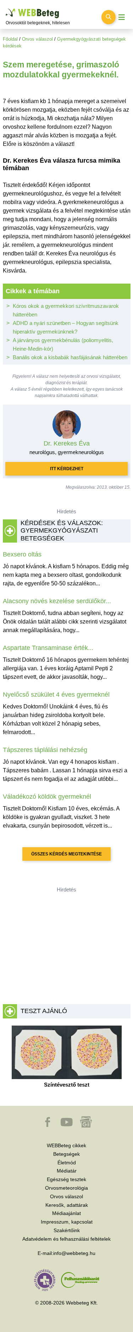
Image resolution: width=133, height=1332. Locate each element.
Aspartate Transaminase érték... (48, 647)
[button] (48, 1125)
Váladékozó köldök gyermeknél (47, 796)
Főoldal (10, 39)
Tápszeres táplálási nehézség (45, 749)
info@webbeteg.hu (74, 1253)
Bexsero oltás (22, 554)
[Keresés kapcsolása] (108, 17)
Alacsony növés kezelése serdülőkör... (57, 601)
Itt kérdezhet (66, 468)
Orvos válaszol (37, 39)
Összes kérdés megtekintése (66, 853)
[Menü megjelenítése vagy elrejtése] (122, 17)
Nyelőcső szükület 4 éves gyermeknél (56, 694)
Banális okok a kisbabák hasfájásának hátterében (70, 357)
